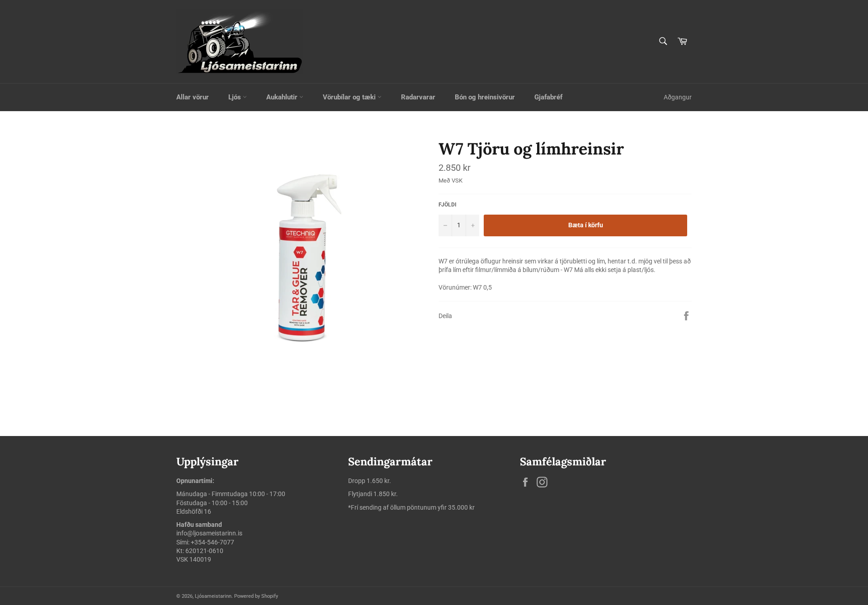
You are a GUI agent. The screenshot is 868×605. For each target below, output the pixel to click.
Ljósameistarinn (213, 596)
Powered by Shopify (256, 596)
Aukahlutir (282, 97)
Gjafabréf (548, 97)
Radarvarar (418, 97)
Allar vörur (192, 97)
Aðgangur (678, 97)
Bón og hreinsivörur (485, 97)
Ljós (235, 97)
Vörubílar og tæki (350, 97)
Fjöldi (448, 205)
